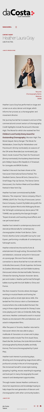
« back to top (6, 398)
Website (38, 96)
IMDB (39, 99)
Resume (38, 92)
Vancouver (7, 27)
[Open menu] (16, 27)
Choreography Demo (33, 94)
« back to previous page (9, 50)
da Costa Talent (6, 407)
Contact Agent (8, 35)
